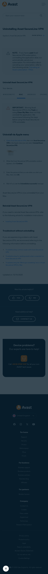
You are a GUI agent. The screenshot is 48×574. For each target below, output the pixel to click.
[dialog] (24, 287)
